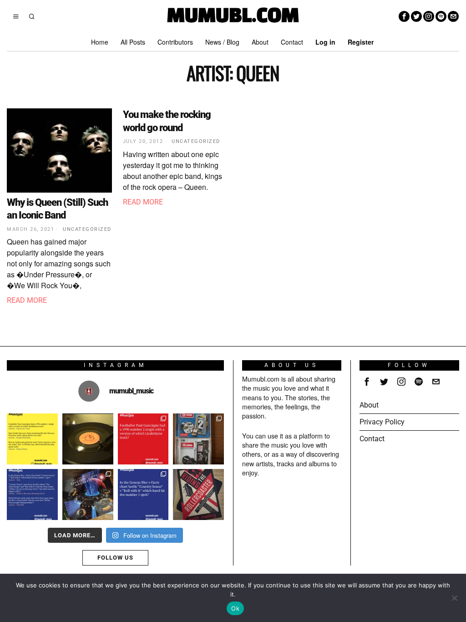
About (369, 405)
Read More (27, 300)
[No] (454, 597)
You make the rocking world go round (167, 121)
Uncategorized (87, 229)
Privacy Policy (382, 422)
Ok (235, 608)
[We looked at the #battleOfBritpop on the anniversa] (32, 494)
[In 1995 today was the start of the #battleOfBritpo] (143, 494)
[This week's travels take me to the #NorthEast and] (143, 438)
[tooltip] (404, 16)
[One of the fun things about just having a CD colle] (87, 494)
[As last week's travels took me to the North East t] (32, 438)
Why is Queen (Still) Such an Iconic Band (57, 209)
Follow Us (115, 557)
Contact (372, 438)
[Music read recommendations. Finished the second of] (198, 494)
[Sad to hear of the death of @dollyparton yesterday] (87, 438)
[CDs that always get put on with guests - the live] (198, 438)
